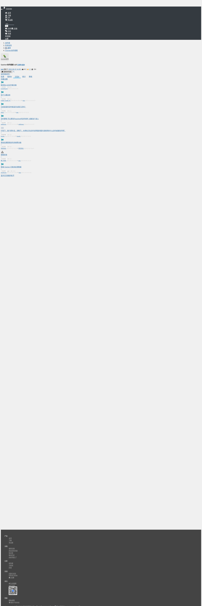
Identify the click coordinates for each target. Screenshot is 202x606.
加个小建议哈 (5, 95)
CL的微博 (13, 583)
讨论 (17, 77)
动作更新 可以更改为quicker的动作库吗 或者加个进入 (20, 119)
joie (2, 69)
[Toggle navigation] (2, 9)
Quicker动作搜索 (11, 50)
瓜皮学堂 (12, 557)
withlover (3, 124)
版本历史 (12, 555)
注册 (6, 39)
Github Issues (13, 575)
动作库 (7, 43)
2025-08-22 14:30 (14, 69)
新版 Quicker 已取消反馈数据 (11, 167)
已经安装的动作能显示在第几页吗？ (13, 107)
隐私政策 (12, 600)
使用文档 (12, 548)
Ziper (2, 112)
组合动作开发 (13, 551)
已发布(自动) (21, 65)
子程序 (11, 565)
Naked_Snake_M (6, 100)
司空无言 (3, 148)
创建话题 (4, 79)
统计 (24, 77)
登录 (9, 36)
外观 (10, 568)
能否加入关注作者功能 (9, 85)
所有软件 (8, 45)
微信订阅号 (12, 585)
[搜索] (6, 26)
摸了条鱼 (3, 160)
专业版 (10, 20)
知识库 (11, 553)
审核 (30, 77)
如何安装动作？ (5, 74)
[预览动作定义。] (14, 72)
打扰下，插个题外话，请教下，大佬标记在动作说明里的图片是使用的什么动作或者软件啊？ (33, 131)
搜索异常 (4, 155)
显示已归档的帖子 (7, 175)
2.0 (8, 17)
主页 (9, 13)
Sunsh (3, 136)
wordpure (4, 172)
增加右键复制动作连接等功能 (11, 142)
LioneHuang (4, 88)
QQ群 (12, 577)
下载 (9, 15)
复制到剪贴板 (7, 72)
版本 (9, 77)
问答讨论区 (12, 573)
